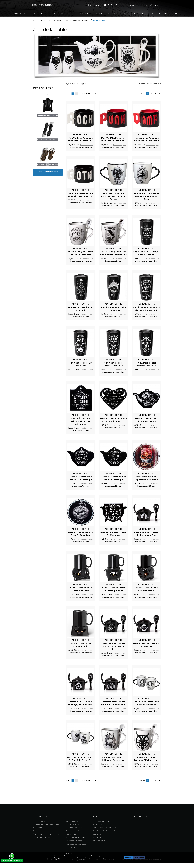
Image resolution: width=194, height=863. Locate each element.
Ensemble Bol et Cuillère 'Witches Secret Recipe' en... (113, 646)
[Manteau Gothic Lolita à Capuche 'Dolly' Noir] (47, 105)
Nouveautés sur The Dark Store (104, 827)
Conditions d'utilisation (74, 824)
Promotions (97, 824)
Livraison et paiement (74, 834)
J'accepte (128, 858)
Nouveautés (164, 13)
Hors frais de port (86, 145)
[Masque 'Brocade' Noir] (47, 129)
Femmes (84, 13)
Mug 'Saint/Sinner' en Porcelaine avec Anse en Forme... (113, 196)
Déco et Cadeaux (48, 13)
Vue (67, 94)
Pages (142, 94)
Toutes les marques (116, 13)
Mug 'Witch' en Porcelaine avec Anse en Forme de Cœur (146, 196)
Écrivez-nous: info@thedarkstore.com (46, 834)
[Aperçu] (91, 102)
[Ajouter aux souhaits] (87, 102)
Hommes (98, 13)
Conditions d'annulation (74, 827)
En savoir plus (139, 858)
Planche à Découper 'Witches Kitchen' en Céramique (81, 421)
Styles (132, 13)
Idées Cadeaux (147, 13)
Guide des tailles (99, 841)
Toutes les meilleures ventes (48, 171)
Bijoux (32, 13)
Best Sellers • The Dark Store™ (104, 831)
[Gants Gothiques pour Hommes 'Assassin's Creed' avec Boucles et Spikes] (47, 154)
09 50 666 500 (95, 5)
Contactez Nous (99, 834)
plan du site (97, 837)
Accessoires (19, 13)
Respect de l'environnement (76, 837)
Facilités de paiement (74, 841)
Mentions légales (72, 821)
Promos (177, 13)
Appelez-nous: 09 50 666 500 (43, 837)
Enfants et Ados (67, 13)
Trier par (86, 94)
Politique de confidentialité (76, 831)
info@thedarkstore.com (114, 5)
